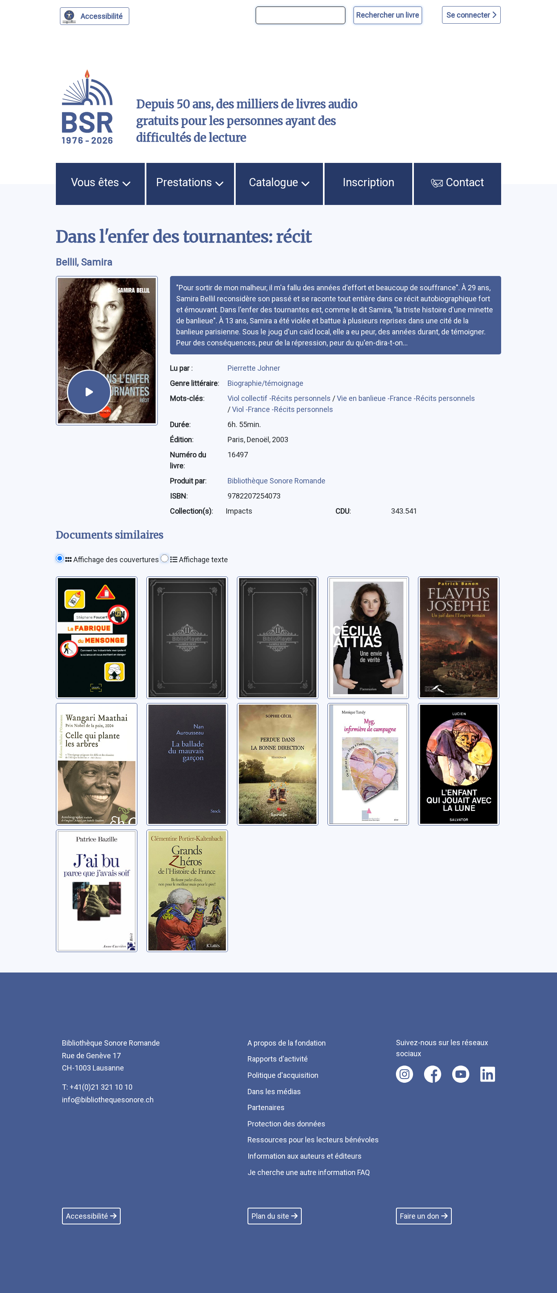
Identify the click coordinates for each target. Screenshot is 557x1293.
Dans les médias (274, 1091)
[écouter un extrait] (89, 391)
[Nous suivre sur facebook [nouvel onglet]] (432, 1074)
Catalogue (275, 182)
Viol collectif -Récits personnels (280, 398)
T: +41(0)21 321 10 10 (97, 1087)
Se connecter (469, 15)
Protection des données (286, 1123)
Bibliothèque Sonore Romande (276, 480)
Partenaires (266, 1107)
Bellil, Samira (84, 262)
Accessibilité (102, 16)
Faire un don (419, 1216)
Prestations (185, 182)
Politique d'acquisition (283, 1075)
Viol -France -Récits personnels (282, 409)
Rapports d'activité (278, 1059)
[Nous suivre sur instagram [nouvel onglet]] (404, 1074)
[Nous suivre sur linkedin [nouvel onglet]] (487, 1074)
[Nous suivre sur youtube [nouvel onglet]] (460, 1074)
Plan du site (270, 1216)
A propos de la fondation (287, 1043)
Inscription (368, 182)
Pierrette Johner (254, 368)
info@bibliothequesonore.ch (108, 1099)
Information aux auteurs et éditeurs (305, 1156)
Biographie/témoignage (265, 383)
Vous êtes (96, 182)
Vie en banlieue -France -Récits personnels (406, 398)
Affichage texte (202, 559)
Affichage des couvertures (115, 559)
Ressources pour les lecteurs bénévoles (313, 1139)
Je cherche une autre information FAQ (309, 1172)
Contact (463, 182)
